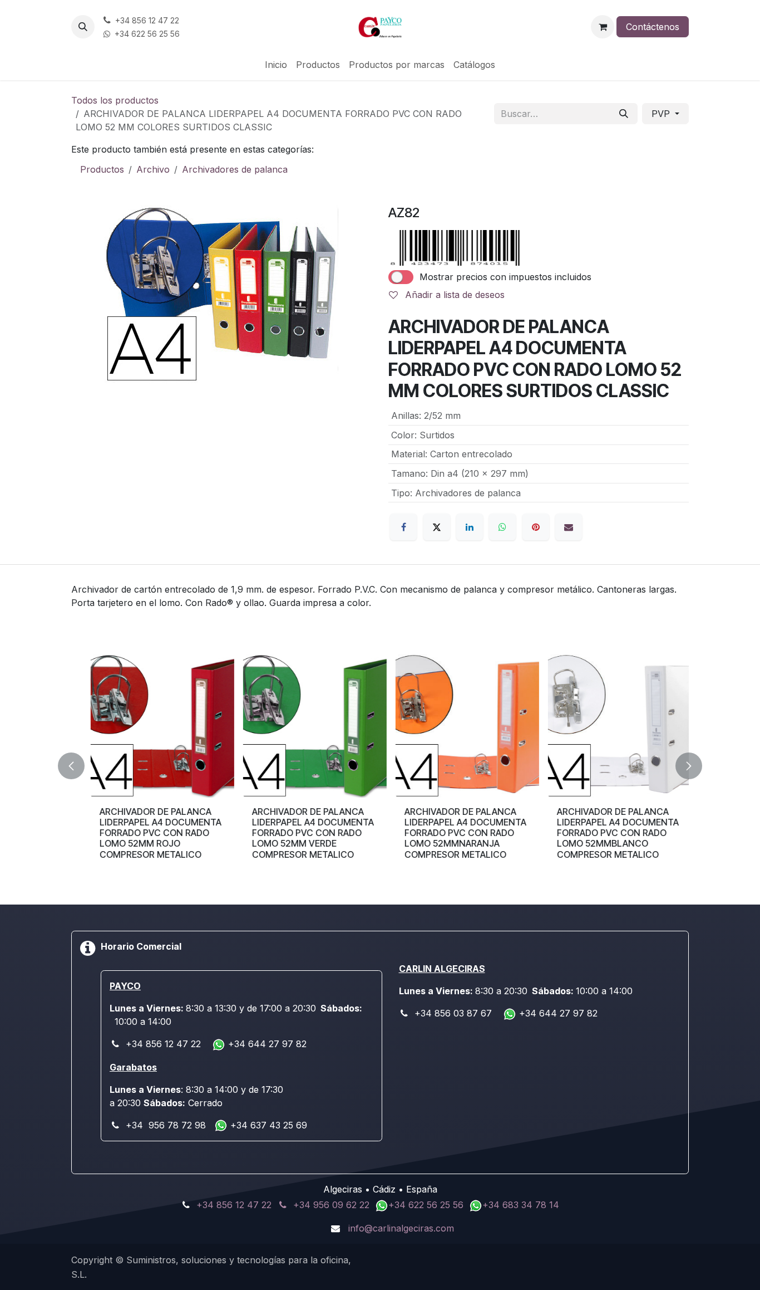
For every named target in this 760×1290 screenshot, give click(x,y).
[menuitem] (276, 64)
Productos (102, 169)
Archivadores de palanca (235, 169)
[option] (380, 766)
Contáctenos (652, 26)
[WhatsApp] (502, 527)
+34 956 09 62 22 (331, 1204)
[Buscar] (624, 113)
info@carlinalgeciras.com (401, 1228)
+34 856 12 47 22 (234, 1204)
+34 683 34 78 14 (520, 1204)
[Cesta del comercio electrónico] (602, 26)
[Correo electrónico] (568, 527)
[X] (436, 527)
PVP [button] (662, 113)
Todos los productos (115, 100)
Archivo (153, 169)
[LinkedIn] (469, 527)
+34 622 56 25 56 (427, 1204)
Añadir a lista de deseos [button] (453, 294)
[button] (83, 26)
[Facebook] (403, 527)
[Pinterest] (535, 527)
